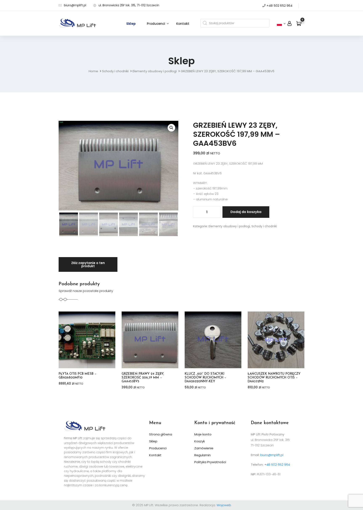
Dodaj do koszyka (245, 211)
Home (93, 71)
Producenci (156, 23)
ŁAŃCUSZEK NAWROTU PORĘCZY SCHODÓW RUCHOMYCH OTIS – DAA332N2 (274, 377)
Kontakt (182, 23)
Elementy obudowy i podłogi (155, 71)
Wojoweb (224, 505)
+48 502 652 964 (279, 5)
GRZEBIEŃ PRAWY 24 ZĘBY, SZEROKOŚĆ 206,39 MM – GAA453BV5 (143, 377)
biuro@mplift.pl (75, 5)
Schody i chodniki (115, 71)
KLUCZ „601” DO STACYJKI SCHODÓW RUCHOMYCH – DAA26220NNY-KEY (205, 377)
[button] (171, 127)
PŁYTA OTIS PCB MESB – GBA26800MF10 (77, 375)
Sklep (131, 23)
